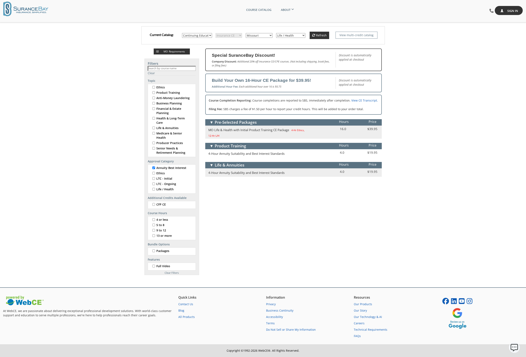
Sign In (512, 11)
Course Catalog (258, 10)
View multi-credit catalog (356, 35)
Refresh (321, 35)
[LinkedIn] (454, 302)
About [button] (286, 10)
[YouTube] (462, 302)
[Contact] (491, 11)
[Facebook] (445, 302)
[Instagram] (469, 302)
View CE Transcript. (364, 100)
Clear (151, 73)
